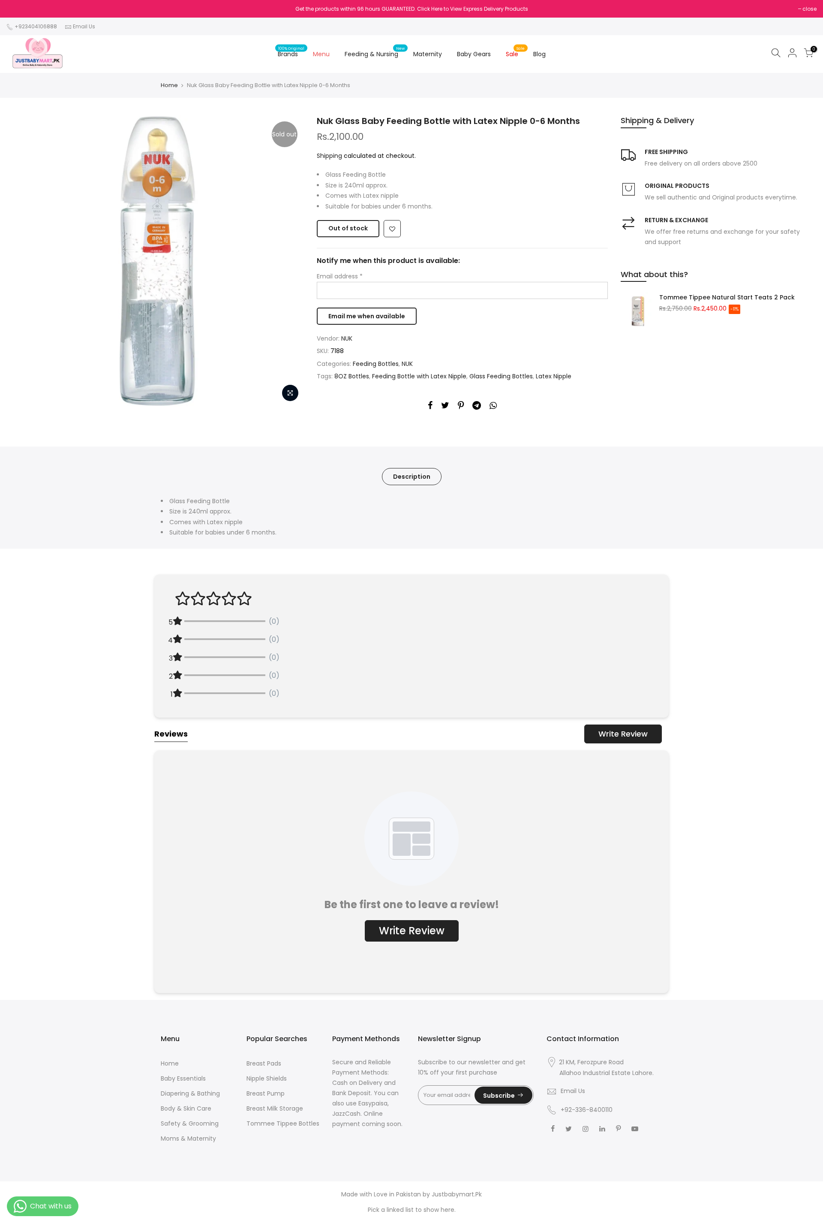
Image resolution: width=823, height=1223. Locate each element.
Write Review (623, 733)
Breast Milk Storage (274, 1108)
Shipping (329, 155)
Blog (539, 54)
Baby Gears (474, 54)
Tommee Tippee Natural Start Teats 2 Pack (727, 297)
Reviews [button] (171, 733)
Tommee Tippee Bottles (282, 1123)
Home (169, 85)
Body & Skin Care (186, 1108)
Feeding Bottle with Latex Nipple (419, 376)
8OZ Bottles (351, 376)
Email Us (84, 26)
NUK (346, 338)
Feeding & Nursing (375, 51)
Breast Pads (263, 1063)
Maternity (427, 54)
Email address (340, 276)
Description (411, 476)
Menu (321, 54)
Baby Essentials (183, 1078)
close (809, 8)
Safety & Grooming (190, 1123)
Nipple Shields (266, 1078)
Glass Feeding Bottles (501, 376)
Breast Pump (265, 1093)
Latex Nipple (553, 376)
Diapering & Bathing (190, 1093)
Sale (515, 51)
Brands (291, 51)
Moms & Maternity (188, 1138)
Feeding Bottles (376, 363)
